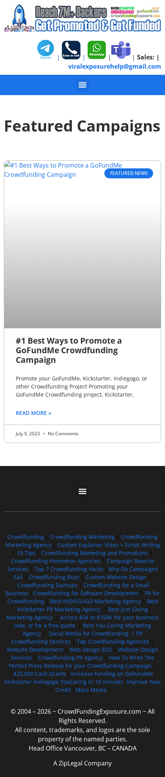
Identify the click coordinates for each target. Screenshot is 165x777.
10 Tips (26, 552)
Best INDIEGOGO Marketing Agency (95, 601)
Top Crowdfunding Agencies (113, 641)
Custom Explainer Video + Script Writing (109, 544)
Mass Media (91, 689)
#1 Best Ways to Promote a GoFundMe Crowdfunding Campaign (69, 350)
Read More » (33, 412)
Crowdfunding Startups (47, 585)
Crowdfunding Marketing (83, 536)
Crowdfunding (25, 536)
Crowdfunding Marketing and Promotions (94, 552)
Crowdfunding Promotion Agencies (56, 561)
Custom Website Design (116, 577)
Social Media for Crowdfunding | (92, 633)
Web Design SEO (90, 649)
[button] (82, 85)
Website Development (35, 649)
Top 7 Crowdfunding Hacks (69, 569)
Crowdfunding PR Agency (70, 657)
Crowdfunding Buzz (54, 577)
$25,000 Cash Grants (39, 673)
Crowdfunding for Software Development (86, 593)
